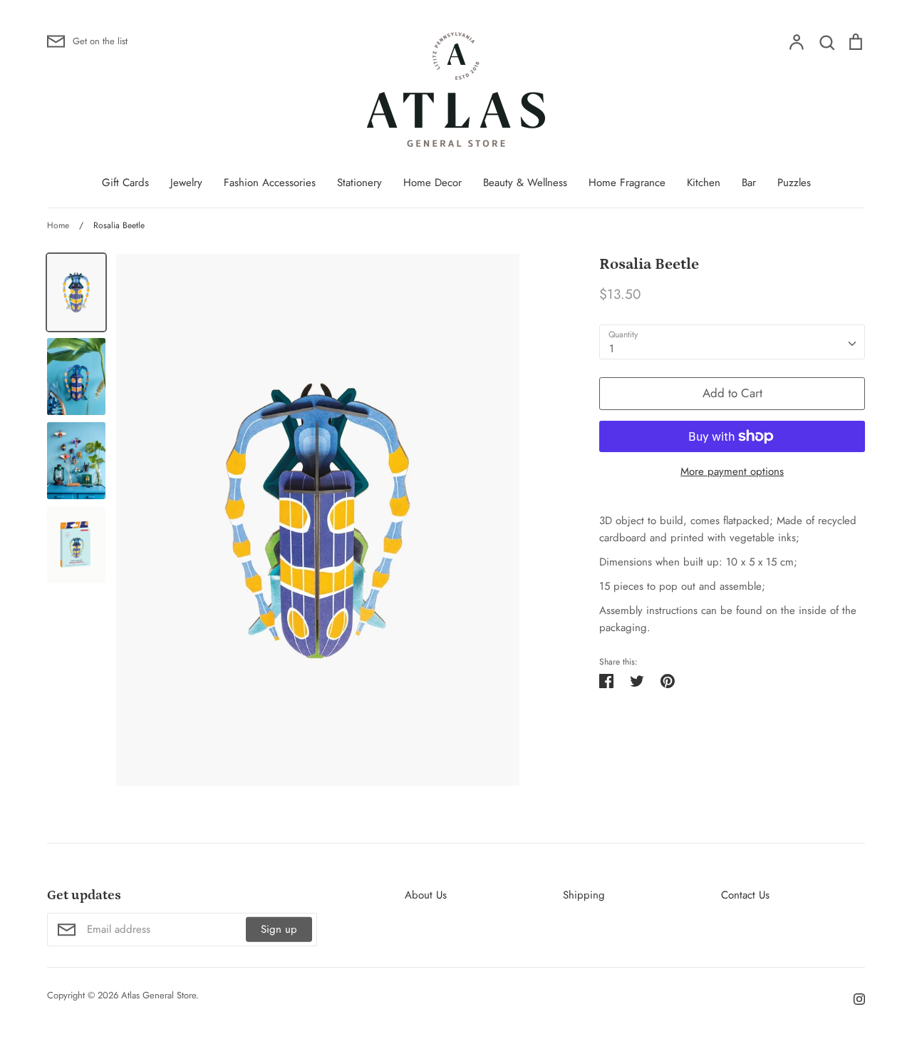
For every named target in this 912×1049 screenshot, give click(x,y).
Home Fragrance (627, 182)
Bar (749, 182)
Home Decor (432, 182)
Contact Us (745, 895)
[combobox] (732, 342)
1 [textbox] (611, 349)
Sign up (279, 929)
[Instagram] (854, 997)
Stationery (359, 182)
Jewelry (186, 182)
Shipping (584, 895)
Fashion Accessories (270, 182)
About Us (426, 895)
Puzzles (794, 182)
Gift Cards (125, 182)
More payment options (732, 471)
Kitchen (703, 182)
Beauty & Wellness (525, 182)
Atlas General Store (158, 995)
